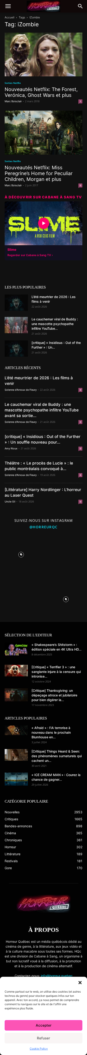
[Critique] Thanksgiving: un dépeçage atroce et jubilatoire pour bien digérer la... (54, 695)
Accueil (9, 17)
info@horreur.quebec (57, 976)
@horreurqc (43, 527)
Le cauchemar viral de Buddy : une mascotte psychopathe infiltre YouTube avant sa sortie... (42, 410)
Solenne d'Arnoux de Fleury (21, 389)
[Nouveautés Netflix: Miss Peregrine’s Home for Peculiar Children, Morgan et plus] (43, 132)
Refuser (43, 1038)
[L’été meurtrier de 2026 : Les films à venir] (16, 303)
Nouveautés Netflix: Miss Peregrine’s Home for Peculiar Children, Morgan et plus (39, 173)
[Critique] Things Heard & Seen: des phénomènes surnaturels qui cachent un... (57, 756)
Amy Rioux (11, 448)
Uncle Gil (10, 501)
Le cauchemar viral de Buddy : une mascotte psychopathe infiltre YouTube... (55, 323)
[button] (80, 982)
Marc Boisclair (13, 101)
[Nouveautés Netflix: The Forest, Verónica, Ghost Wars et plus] (43, 54)
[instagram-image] (21, 553)
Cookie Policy (39, 1048)
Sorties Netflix (13, 83)
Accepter (44, 1025)
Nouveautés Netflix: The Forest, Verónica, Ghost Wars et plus (41, 92)
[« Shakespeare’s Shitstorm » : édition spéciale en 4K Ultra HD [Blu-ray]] (16, 648)
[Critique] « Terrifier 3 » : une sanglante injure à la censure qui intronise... (56, 671)
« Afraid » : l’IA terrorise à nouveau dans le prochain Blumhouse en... (51, 732)
